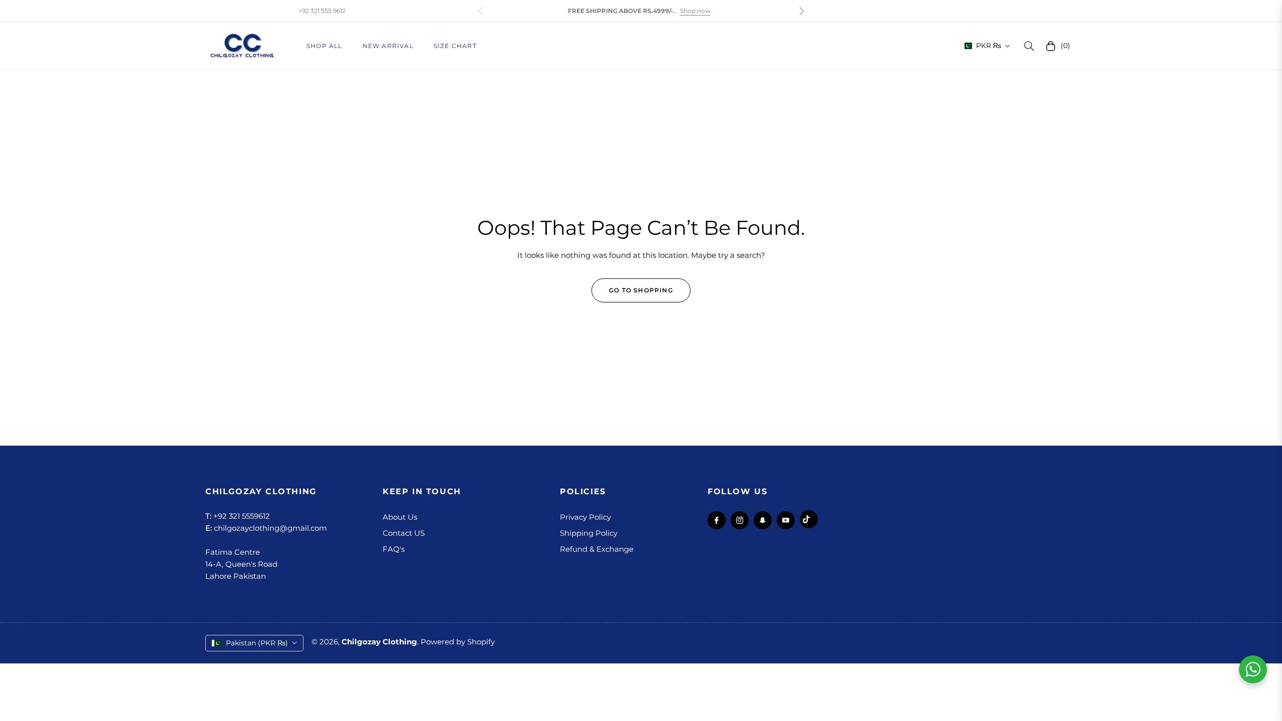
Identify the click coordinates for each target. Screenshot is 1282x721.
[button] (802, 11)
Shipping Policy (588, 533)
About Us (400, 517)
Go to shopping (641, 290)
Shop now (695, 11)
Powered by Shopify (458, 641)
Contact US (404, 533)
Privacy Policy (585, 517)
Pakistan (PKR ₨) (257, 642)
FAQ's (394, 549)
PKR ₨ (988, 45)
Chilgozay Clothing (379, 641)
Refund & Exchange (596, 549)
